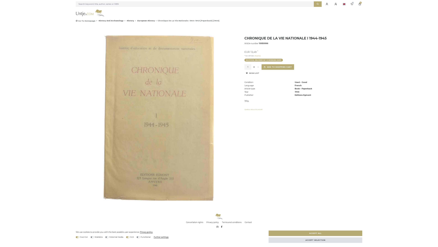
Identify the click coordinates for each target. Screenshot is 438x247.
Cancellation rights (194, 222)
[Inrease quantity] (254, 67)
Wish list (254, 73)
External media (116, 237)
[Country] (344, 4)
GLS (132, 237)
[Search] (318, 4)
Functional (146, 237)
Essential (84, 237)
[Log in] (327, 4)
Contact (248, 222)
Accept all (315, 233)
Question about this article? (253, 109)
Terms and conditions (231, 222)
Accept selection (315, 240)
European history (146, 21)
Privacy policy (212, 222)
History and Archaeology (111, 21)
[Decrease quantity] (258, 67)
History (130, 21)
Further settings (161, 237)
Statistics (99, 237)
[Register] (336, 4)
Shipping (257, 56)
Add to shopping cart (279, 67)
